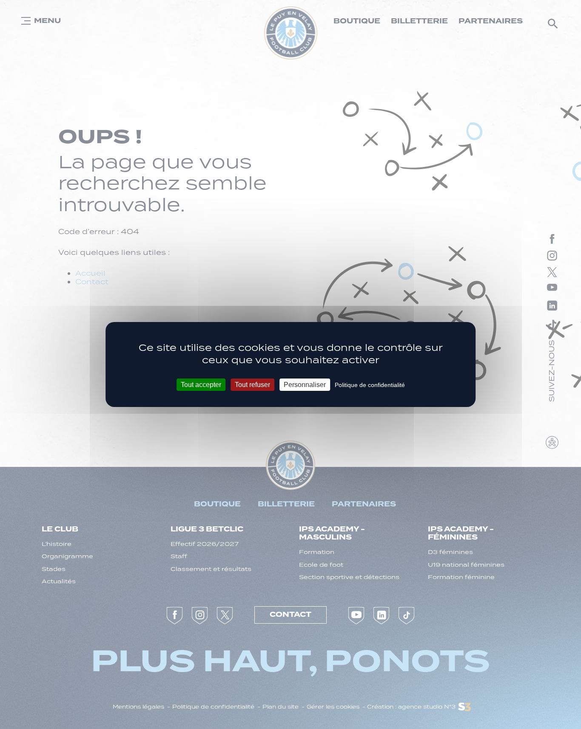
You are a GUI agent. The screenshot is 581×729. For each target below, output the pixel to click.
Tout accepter (201, 384)
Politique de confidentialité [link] (370, 384)
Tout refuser (252, 384)
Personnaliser (305, 384)
